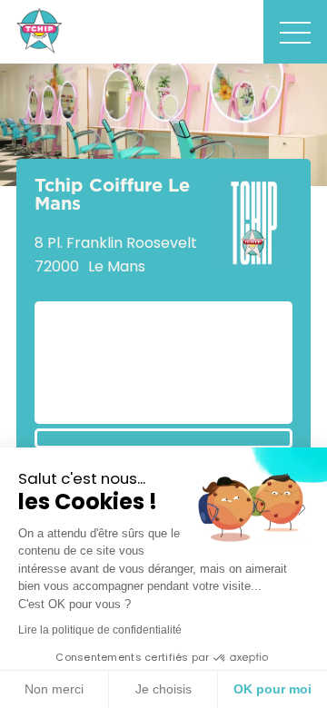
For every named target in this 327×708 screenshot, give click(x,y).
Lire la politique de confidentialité (100, 630)
